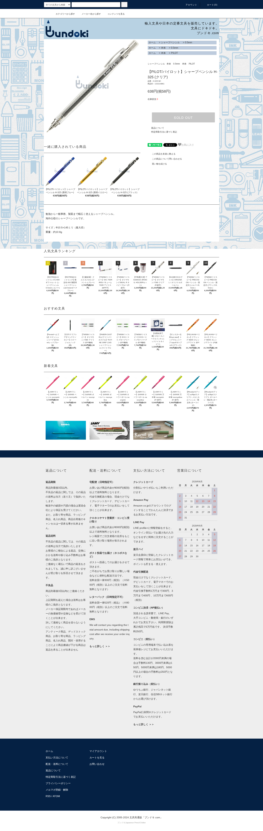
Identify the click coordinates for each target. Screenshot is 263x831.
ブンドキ (121, 823)
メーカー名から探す (91, 14)
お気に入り (187, 144)
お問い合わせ (96, 764)
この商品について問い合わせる (167, 159)
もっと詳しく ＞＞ (99, 646)
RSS (48, 796)
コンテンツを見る (116, 14)
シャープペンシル (170, 42)
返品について (157, 128)
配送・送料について (57, 764)
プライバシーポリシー (58, 783)
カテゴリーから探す (65, 14)
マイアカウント (98, 751)
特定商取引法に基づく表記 (164, 132)
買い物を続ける (159, 164)
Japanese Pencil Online (135, 823)
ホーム (152, 42)
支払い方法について (57, 757)
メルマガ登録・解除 (57, 789)
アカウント (191, 5)
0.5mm (188, 42)
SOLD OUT (183, 117)
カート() (212, 5)
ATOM (56, 796)
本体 (163, 47)
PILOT (174, 53)
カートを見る (96, 757)
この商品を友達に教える (164, 154)
